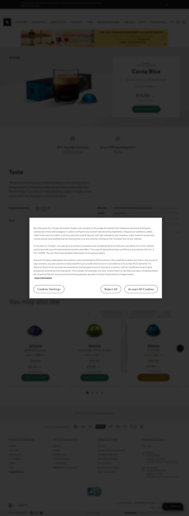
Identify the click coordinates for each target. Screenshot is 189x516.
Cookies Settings (49, 289)
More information (43, 277)
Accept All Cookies (141, 289)
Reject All (110, 289)
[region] (95, 258)
